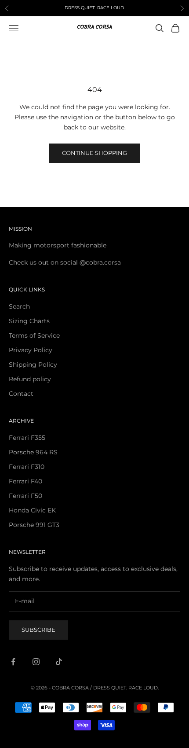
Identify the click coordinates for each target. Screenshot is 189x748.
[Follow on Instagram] (36, 661)
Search (19, 306)
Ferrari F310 (26, 467)
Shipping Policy (33, 364)
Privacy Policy (30, 350)
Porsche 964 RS (33, 452)
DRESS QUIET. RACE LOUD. (126, 688)
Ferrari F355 (27, 438)
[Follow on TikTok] (59, 661)
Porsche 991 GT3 (34, 525)
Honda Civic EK (32, 510)
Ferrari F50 (25, 496)
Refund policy (30, 379)
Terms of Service (34, 335)
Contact (21, 394)
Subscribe (38, 629)
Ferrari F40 (25, 481)
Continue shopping (94, 152)
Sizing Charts (29, 321)
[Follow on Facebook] (13, 661)
